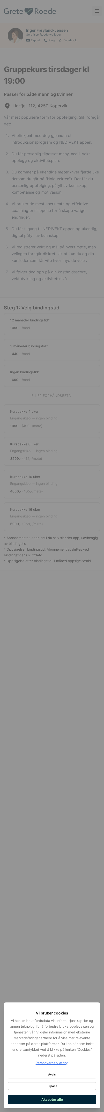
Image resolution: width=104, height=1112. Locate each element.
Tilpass (52, 1086)
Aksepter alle (52, 1099)
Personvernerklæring (52, 1063)
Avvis (52, 1074)
